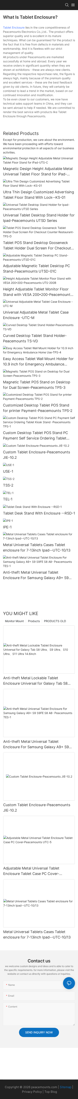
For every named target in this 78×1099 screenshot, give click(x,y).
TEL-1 (7, 499)
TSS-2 (8, 485)
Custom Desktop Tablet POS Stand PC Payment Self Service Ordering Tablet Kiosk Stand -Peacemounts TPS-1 (35, 436)
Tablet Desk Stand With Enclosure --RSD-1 (39, 513)
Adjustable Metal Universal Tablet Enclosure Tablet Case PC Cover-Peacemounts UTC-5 (31, 871)
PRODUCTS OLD (55, 621)
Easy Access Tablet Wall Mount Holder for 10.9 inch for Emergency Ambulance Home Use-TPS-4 (38, 362)
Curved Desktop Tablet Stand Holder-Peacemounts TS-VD (35, 338)
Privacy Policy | (33, 1092)
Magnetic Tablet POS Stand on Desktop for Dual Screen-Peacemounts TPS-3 (36, 385)
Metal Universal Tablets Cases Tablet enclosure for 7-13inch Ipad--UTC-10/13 (36, 547)
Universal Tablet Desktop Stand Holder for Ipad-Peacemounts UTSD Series (39, 218)
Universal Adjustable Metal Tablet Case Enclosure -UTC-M (36, 315)
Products (34, 621)
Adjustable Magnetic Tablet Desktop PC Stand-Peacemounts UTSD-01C (36, 268)
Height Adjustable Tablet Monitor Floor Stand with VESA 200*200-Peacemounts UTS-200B (37, 292)
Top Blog (50, 1092)
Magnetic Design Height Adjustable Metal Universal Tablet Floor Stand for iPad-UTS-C (38, 172)
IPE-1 (7, 527)
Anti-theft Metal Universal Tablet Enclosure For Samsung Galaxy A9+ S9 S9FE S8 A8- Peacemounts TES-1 (36, 575)
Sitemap (65, 1087)
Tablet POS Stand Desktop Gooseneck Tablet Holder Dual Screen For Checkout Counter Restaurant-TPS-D (37, 246)
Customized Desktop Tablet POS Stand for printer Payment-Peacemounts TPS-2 (37, 408)
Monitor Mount (14, 621)
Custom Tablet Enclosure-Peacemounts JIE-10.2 (36, 455)
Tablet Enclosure (14, 27)
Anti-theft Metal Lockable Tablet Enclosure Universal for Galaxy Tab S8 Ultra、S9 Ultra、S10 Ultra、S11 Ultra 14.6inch (35, 681)
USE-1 (8, 471)
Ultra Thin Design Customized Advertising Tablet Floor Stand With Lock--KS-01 (38, 195)
